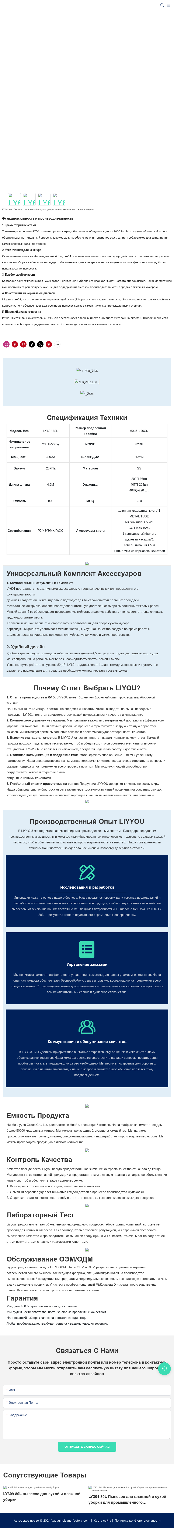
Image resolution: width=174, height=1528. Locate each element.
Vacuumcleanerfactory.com (70, 1520)
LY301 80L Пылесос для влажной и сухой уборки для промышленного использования (127, 1500)
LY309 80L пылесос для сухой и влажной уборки (41, 1497)
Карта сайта (102, 1520)
